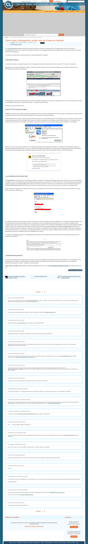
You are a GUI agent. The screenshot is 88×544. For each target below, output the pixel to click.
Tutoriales (29, 4)
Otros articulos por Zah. (16, 44)
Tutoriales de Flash (27, 542)
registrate (58, 1)
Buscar (61, 34)
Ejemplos (72, 11)
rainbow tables (67, 226)
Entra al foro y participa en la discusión (34, 526)
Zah (13, 42)
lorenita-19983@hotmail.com (27, 494)
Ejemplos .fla (36, 542)
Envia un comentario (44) (75, 270)
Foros (18, 4)
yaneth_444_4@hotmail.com (32, 300)
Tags (67, 11)
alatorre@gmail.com (22, 323)
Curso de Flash (62, 542)
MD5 (25, 183)
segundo (45, 50)
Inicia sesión (74, 527)
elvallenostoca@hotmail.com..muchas (24, 357)
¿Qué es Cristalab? (59, 11)
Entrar (51, 1)
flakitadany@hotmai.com (50, 312)
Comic (52, 4)
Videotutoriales (43, 4)
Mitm (12, 100)
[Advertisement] (44, 23)
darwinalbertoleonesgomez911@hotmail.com (26, 413)
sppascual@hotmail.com (68, 435)
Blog (22, 4)
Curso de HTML (71, 542)
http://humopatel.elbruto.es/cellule (15, 369)
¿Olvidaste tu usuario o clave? (26, 1)
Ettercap (7, 67)
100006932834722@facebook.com (57, 492)
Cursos (35, 4)
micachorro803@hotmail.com (54, 403)
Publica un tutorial (49, 11)
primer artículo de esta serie (15, 48)
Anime (77, 11)
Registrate (74, 536)
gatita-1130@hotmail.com (66, 356)
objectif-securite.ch (17, 234)
